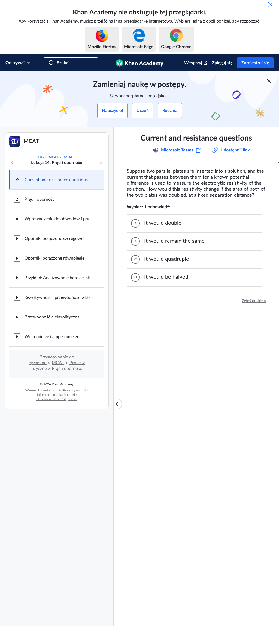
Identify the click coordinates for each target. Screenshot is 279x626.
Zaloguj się (222, 63)
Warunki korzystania (39, 390)
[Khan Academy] (139, 63)
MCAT (58, 363)
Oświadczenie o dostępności (56, 399)
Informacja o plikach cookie (57, 394)
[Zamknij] (270, 4)
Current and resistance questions (56, 180)
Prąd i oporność (40, 199)
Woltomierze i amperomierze (52, 337)
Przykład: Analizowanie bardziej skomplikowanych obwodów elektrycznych (60, 278)
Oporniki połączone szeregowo (54, 238)
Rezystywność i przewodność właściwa (60, 297)
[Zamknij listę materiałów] (117, 404)
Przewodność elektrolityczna (52, 317)
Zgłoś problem (254, 301)
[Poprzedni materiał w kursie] (12, 162)
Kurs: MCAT (48, 157)
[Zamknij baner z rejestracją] (269, 81)
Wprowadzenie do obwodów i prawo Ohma (60, 219)
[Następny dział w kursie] (101, 162)
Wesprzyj (193, 63)
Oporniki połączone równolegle (54, 258)
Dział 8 (69, 157)
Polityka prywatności (73, 390)
